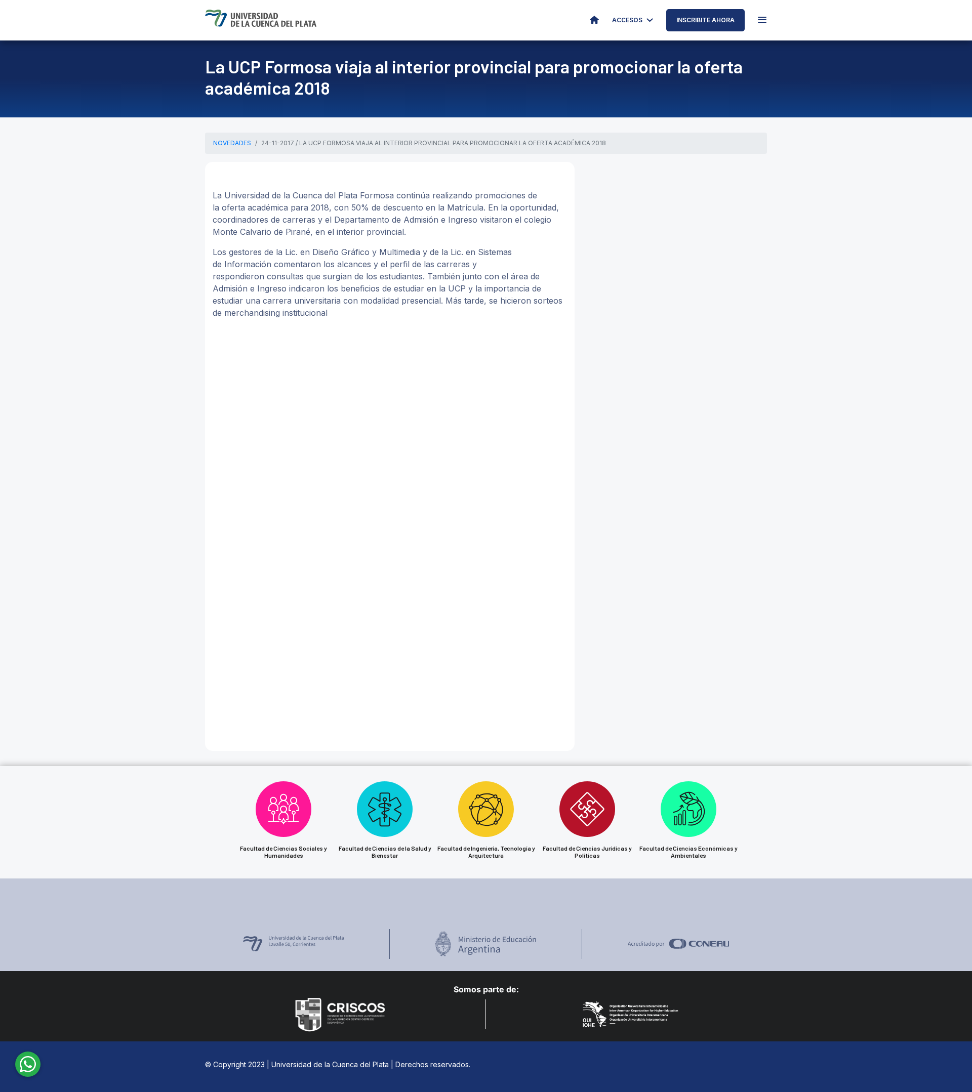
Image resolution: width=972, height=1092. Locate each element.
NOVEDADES (232, 143)
